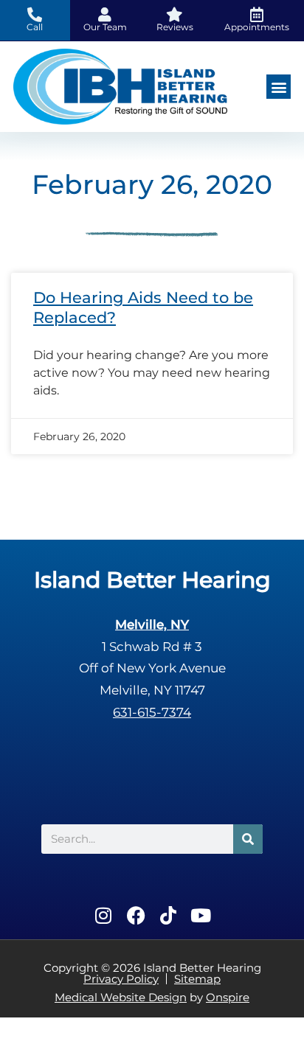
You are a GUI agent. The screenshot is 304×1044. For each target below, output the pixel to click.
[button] (278, 86)
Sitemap (197, 979)
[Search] (248, 839)
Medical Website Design (121, 997)
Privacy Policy (121, 979)
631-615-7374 (152, 712)
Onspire (227, 997)
